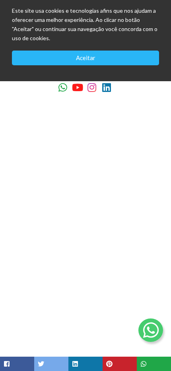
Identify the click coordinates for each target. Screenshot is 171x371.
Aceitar (85, 57)
